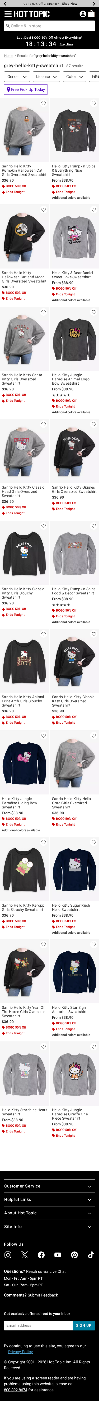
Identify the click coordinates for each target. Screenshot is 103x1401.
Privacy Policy (20, 1351)
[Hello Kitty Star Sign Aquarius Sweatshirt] (74, 971)
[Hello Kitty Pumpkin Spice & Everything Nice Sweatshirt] (74, 130)
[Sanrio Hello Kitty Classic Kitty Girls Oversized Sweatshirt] (74, 661)
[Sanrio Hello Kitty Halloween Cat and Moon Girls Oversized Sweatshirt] (24, 236)
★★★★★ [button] (61, 395)
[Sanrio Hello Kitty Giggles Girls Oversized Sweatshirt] (74, 451)
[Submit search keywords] (8, 25)
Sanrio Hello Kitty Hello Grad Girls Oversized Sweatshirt (71, 803)
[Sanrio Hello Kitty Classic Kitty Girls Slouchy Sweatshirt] (24, 553)
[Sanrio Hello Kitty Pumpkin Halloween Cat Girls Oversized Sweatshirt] (24, 130)
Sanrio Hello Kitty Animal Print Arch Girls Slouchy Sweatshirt (23, 701)
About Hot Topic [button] (20, 1212)
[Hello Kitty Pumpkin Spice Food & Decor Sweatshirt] (74, 553)
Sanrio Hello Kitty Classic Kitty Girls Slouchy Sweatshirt (23, 593)
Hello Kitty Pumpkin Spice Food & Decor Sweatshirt (74, 591)
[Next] (94, 4)
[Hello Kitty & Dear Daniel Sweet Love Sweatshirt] (74, 236)
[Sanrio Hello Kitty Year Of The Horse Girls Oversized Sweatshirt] (24, 971)
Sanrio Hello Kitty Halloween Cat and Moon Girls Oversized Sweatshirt (24, 277)
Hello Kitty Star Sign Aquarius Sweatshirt (69, 1009)
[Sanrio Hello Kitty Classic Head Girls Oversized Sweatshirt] (24, 451)
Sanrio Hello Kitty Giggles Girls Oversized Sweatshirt (74, 489)
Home (8, 56)
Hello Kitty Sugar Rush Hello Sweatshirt (71, 907)
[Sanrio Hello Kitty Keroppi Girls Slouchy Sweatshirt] (24, 869)
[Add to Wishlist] (43, 103)
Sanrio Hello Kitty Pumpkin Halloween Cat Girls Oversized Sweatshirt (24, 170)
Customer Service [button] (22, 1186)
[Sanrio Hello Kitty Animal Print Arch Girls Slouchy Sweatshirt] (24, 661)
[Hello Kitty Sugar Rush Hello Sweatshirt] (74, 869)
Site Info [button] (13, 1226)
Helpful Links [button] (17, 1199)
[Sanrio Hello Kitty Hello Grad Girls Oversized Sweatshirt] (74, 762)
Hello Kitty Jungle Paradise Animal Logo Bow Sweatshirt (71, 379)
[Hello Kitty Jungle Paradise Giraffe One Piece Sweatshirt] (74, 1073)
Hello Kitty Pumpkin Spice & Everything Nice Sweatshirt (74, 170)
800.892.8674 (15, 1390)
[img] (8, 1255)
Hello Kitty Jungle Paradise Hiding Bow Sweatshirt (20, 803)
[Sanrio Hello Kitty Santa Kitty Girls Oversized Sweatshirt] (24, 339)
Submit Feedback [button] (43, 1295)
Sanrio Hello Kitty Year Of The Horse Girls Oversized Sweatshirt (24, 1011)
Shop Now (69, 4)
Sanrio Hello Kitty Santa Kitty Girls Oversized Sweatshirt (22, 379)
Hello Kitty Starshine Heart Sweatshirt (24, 1112)
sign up (84, 1325)
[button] (7, 14)
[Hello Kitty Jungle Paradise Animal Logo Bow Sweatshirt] (74, 339)
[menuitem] (91, 13)
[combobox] (49, 26)
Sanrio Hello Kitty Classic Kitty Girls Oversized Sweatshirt (73, 701)
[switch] (26, 89)
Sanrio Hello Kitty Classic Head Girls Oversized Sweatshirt (23, 491)
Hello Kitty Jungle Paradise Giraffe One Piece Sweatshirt (70, 1114)
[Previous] (5, 4)
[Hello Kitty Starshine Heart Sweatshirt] (24, 1073)
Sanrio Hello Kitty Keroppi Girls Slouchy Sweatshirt (23, 907)
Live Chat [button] (57, 1271)
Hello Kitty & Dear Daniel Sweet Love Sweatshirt (72, 275)
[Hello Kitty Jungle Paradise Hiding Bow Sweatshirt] (24, 762)
